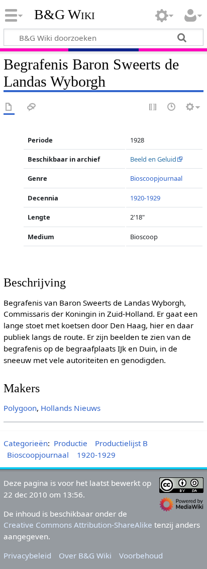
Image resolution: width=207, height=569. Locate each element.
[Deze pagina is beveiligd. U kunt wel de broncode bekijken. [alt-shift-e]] (153, 107)
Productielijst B (121, 443)
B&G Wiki (64, 15)
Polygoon (20, 408)
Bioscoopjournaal (156, 178)
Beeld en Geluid (153, 159)
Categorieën (26, 443)
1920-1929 (145, 197)
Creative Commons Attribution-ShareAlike (78, 525)
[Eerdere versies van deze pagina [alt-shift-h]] (171, 107)
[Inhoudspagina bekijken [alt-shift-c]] (9, 107)
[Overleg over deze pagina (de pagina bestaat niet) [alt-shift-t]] (31, 107)
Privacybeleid (27, 555)
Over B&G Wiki (85, 555)
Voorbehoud (141, 555)
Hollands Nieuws (70, 408)
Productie (70, 443)
